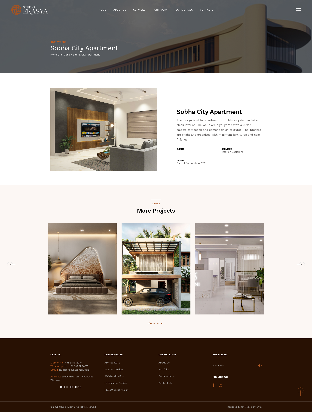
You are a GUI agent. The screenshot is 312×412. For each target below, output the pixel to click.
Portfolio (160, 10)
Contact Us (165, 383)
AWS (258, 407)
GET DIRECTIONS (70, 387)
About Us (119, 10)
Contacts (206, 10)
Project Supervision (116, 389)
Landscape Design (115, 383)
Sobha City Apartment (86, 54)
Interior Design (113, 369)
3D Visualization (114, 376)
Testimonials (183, 10)
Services (139, 10)
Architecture (112, 362)
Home (102, 10)
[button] (10, 265)
